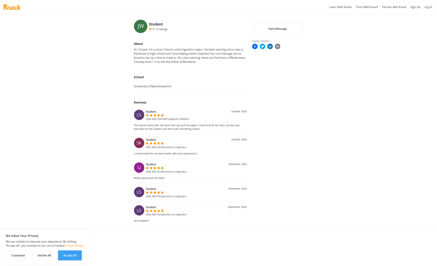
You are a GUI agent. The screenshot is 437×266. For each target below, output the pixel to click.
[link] (255, 47)
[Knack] (11, 7)
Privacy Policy (75, 246)
